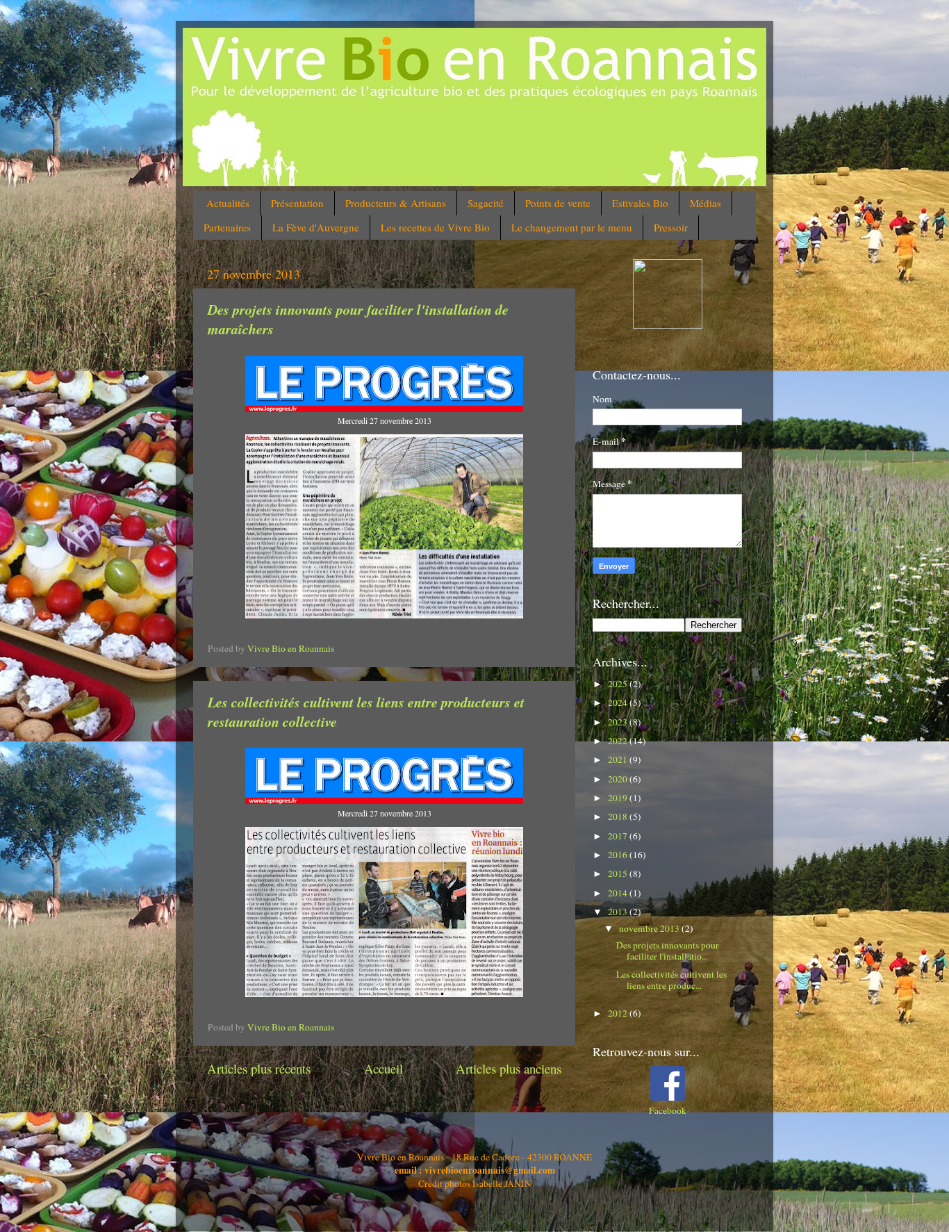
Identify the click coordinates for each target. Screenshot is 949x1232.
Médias (705, 203)
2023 (618, 722)
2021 (618, 759)
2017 (618, 836)
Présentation (297, 203)
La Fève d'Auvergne (315, 227)
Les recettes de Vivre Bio (435, 227)
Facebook (667, 1110)
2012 (618, 1013)
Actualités (227, 203)
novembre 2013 (650, 928)
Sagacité (486, 203)
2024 (618, 702)
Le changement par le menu (571, 227)
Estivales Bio (640, 203)
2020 (618, 779)
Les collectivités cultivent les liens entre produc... (671, 980)
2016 (618, 854)
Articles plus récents (259, 1068)
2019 (618, 797)
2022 (618, 740)
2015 (618, 873)
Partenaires (227, 227)
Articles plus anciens (508, 1068)
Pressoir (671, 227)
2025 (618, 683)
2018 (618, 816)
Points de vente (558, 203)
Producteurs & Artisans (395, 203)
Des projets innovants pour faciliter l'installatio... (667, 950)
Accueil (383, 1068)
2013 (618, 911)
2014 (618, 893)
